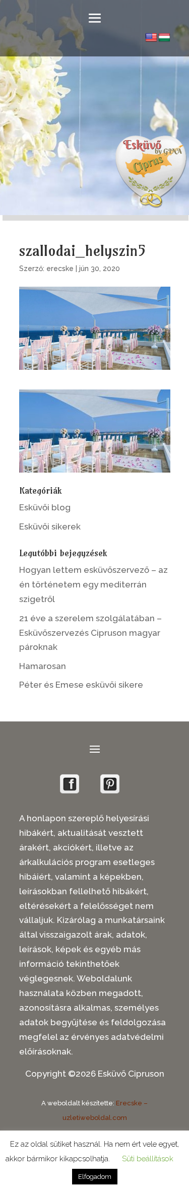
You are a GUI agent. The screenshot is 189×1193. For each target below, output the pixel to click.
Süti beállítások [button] (147, 1158)
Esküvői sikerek (50, 526)
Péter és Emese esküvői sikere (81, 685)
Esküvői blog (45, 507)
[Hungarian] (164, 38)
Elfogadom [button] (94, 1176)
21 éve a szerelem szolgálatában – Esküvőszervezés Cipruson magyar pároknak (90, 632)
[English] (151, 38)
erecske (60, 268)
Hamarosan (42, 666)
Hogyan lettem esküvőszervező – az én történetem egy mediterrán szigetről (93, 584)
